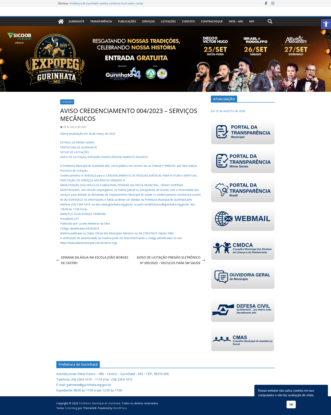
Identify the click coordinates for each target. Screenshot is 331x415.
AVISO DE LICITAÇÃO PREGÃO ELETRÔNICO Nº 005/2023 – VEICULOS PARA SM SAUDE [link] (169, 260)
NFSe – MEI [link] (236, 21)
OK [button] (291, 404)
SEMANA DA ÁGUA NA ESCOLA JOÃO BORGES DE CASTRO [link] (94, 260)
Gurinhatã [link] (76, 21)
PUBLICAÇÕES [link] (127, 21)
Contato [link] (188, 21)
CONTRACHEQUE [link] (212, 21)
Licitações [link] (168, 21)
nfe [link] (251, 21)
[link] (326, 24)
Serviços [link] (148, 21)
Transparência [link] (101, 21)
